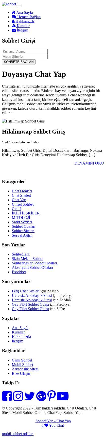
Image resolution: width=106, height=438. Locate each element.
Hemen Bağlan (28, 17)
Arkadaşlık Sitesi (25, 369)
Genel (16, 209)
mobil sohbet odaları (18, 434)
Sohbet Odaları (23, 226)
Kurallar (23, 26)
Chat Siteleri (21, 195)
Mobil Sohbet (22, 364)
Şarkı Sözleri (22, 222)
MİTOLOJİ (21, 217)
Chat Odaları (22, 191)
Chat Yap (19, 200)
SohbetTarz (21, 254)
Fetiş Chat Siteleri (25, 291)
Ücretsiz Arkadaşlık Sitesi (32, 295)
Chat (60, 425)
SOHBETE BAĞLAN (19, 62)
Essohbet (19, 272)
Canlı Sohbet (22, 360)
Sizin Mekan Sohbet (27, 259)
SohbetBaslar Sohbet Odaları (35, 263)
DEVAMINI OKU (89, 163)
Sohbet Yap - (45, 421)
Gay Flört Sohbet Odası (30, 304)
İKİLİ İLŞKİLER (26, 213)
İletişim (22, 30)
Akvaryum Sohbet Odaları (32, 267)
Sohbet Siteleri (23, 231)
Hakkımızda (25, 21)
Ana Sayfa (24, 12)
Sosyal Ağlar (22, 235)
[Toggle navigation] (19, 5)
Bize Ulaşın (21, 373)
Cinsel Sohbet (23, 204)
